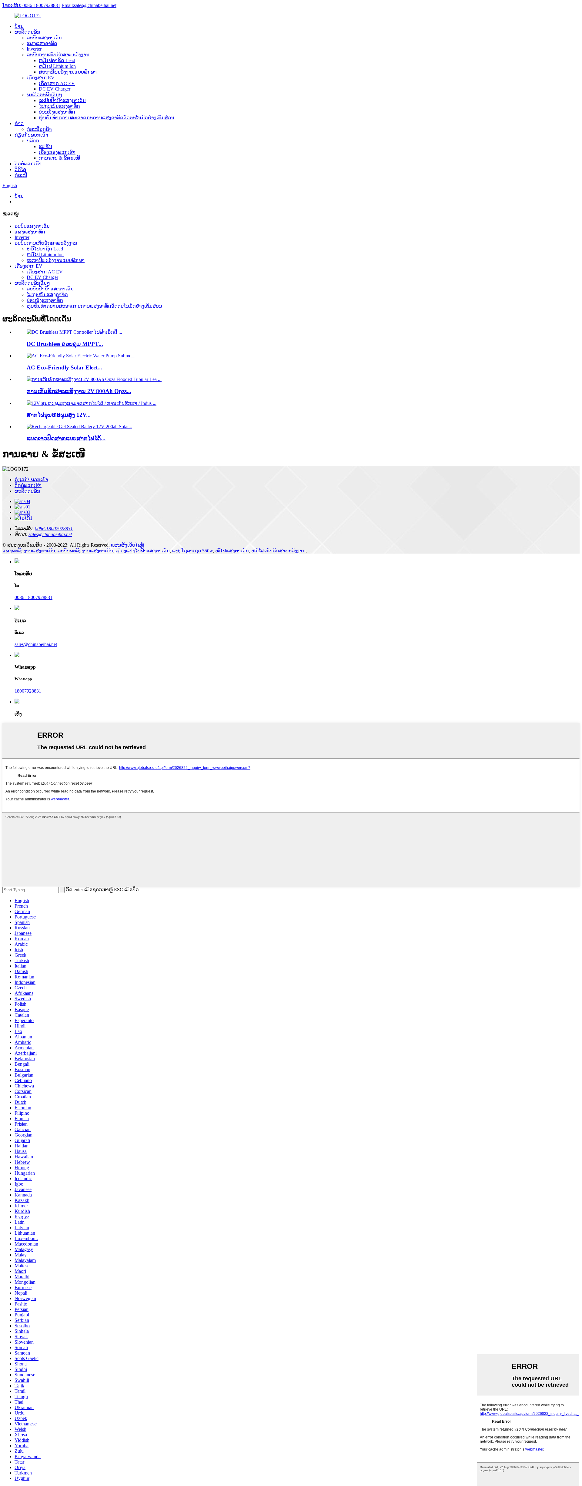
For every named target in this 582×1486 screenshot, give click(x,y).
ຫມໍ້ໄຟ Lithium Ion (57, 66)
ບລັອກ (33, 140)
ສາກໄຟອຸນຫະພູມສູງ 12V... (59, 415)
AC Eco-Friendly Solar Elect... (64, 367)
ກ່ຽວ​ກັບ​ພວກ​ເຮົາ (31, 134)
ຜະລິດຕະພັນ (27, 32)
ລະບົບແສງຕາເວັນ (44, 37)
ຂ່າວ (19, 123)
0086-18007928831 (33, 597)
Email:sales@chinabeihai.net (89, 5)
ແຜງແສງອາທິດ (42, 43)
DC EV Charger (54, 88)
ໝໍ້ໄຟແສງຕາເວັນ (232, 550)
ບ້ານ (19, 26)
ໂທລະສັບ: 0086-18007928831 (31, 5)
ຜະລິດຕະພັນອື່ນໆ (44, 94)
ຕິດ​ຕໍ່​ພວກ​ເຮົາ (28, 163)
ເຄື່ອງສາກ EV (41, 77)
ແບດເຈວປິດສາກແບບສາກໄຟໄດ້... (66, 438)
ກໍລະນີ (21, 175)
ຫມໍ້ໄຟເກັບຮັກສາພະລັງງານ (278, 550)
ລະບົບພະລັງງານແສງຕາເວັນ (85, 550)
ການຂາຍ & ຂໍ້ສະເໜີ (59, 158)
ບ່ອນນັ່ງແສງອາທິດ (57, 111)
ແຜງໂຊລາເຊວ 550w (192, 550)
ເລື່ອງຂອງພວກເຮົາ (57, 152)
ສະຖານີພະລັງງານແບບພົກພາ (68, 71)
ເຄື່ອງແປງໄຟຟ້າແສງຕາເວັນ (142, 550)
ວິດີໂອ (20, 169)
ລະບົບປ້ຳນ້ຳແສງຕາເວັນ (62, 100)
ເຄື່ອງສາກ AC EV (57, 83)
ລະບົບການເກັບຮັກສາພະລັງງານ (58, 54)
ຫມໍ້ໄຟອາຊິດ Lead (57, 60)
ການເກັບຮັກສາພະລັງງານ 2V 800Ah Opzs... (79, 391)
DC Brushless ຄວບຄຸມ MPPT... (65, 344)
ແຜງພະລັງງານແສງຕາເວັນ (28, 550)
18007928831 (28, 690)
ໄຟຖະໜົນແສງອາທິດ (59, 106)
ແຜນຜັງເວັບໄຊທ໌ (127, 545)
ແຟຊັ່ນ (45, 146)
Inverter (34, 48)
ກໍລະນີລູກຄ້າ (39, 129)
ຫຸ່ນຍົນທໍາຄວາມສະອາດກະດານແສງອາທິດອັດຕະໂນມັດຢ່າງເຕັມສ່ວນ (106, 117)
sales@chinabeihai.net (36, 644)
